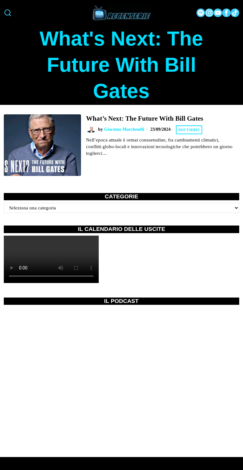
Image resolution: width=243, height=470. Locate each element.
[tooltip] (200, 13)
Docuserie (189, 130)
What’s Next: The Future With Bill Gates (144, 118)
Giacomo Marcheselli (124, 129)
